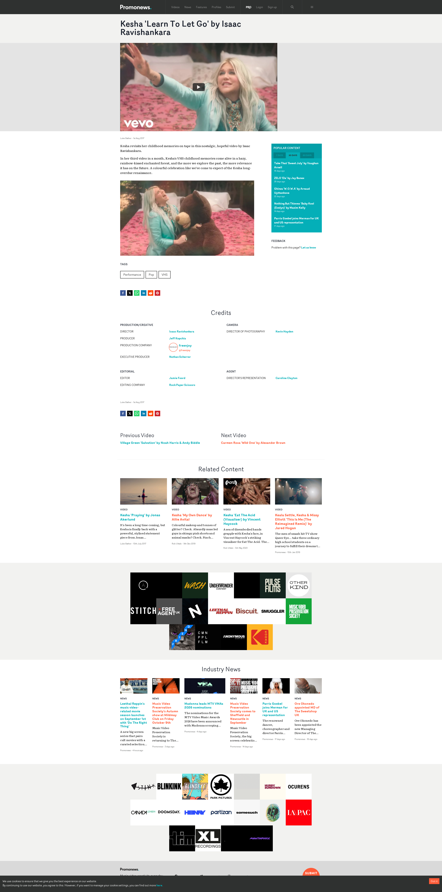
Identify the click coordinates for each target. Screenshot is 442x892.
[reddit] (150, 293)
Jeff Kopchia (177, 338)
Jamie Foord (177, 378)
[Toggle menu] (312, 7)
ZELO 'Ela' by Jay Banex (289, 178)
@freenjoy (184, 350)
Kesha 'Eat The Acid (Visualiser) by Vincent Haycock (242, 519)
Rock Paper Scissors (182, 385)
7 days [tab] (279, 155)
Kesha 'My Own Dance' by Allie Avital (192, 517)
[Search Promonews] (292, 7)
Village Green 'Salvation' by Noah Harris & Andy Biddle (160, 442)
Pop (151, 274)
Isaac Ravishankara (181, 331)
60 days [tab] (307, 155)
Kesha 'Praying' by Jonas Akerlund (140, 517)
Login (259, 7)
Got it (434, 881)
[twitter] (130, 293)
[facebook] (123, 293)
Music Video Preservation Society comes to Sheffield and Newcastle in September (243, 713)
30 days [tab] (293, 155)
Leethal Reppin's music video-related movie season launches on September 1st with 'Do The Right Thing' (133, 715)
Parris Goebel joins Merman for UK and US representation (296, 220)
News (187, 7)
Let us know (308, 247)
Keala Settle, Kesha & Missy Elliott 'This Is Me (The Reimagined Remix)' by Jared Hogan (297, 521)
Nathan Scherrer (180, 357)
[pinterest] (157, 293)
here (159, 885)
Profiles (216, 7)
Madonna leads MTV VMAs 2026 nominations (203, 705)
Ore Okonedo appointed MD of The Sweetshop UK (307, 709)
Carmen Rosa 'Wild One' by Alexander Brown (253, 442)
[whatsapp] (137, 293)
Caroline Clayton (286, 378)
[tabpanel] (296, 195)
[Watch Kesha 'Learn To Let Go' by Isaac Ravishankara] (199, 87)
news (123, 698)
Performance (132, 274)
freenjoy (185, 345)
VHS (164, 274)
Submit (230, 7)
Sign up (272, 7)
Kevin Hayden (284, 331)
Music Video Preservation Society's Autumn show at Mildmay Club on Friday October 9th (165, 713)
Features (201, 7)
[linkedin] (143, 293)
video (124, 509)
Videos (175, 7)
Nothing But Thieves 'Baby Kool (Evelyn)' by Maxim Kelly (294, 205)
